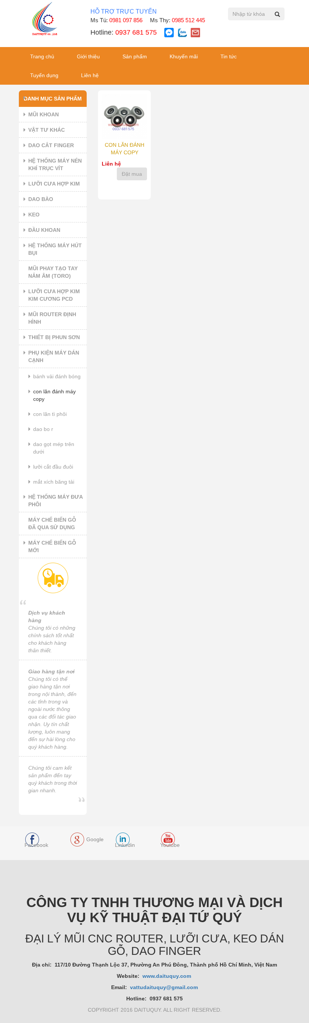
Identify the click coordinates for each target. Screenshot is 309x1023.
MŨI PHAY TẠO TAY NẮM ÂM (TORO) (53, 272)
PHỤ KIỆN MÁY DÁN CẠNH (53, 356)
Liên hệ (90, 75)
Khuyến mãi (184, 56)
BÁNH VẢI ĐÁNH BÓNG (57, 376)
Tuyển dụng (44, 75)
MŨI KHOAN (43, 114)
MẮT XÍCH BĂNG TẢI (53, 482)
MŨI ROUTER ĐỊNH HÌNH (52, 318)
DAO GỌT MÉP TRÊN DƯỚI (53, 448)
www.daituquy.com (167, 976)
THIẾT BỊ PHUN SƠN (54, 337)
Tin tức (228, 56)
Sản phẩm (134, 56)
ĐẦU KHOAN (44, 230)
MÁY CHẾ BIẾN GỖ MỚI (52, 546)
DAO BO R (43, 429)
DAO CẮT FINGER (51, 145)
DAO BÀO (40, 199)
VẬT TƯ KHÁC (46, 130)
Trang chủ (42, 56)
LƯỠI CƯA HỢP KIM (54, 184)
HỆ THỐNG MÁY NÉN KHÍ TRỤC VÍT (55, 164)
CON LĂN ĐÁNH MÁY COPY (54, 395)
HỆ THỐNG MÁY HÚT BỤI (55, 249)
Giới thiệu (88, 56)
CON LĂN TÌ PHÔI (50, 414)
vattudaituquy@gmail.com (164, 987)
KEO (34, 215)
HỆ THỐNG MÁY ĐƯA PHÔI (55, 500)
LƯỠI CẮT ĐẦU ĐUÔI (53, 467)
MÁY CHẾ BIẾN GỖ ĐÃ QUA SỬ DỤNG (52, 523)
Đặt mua (132, 174)
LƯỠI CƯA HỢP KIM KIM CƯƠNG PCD (54, 295)
